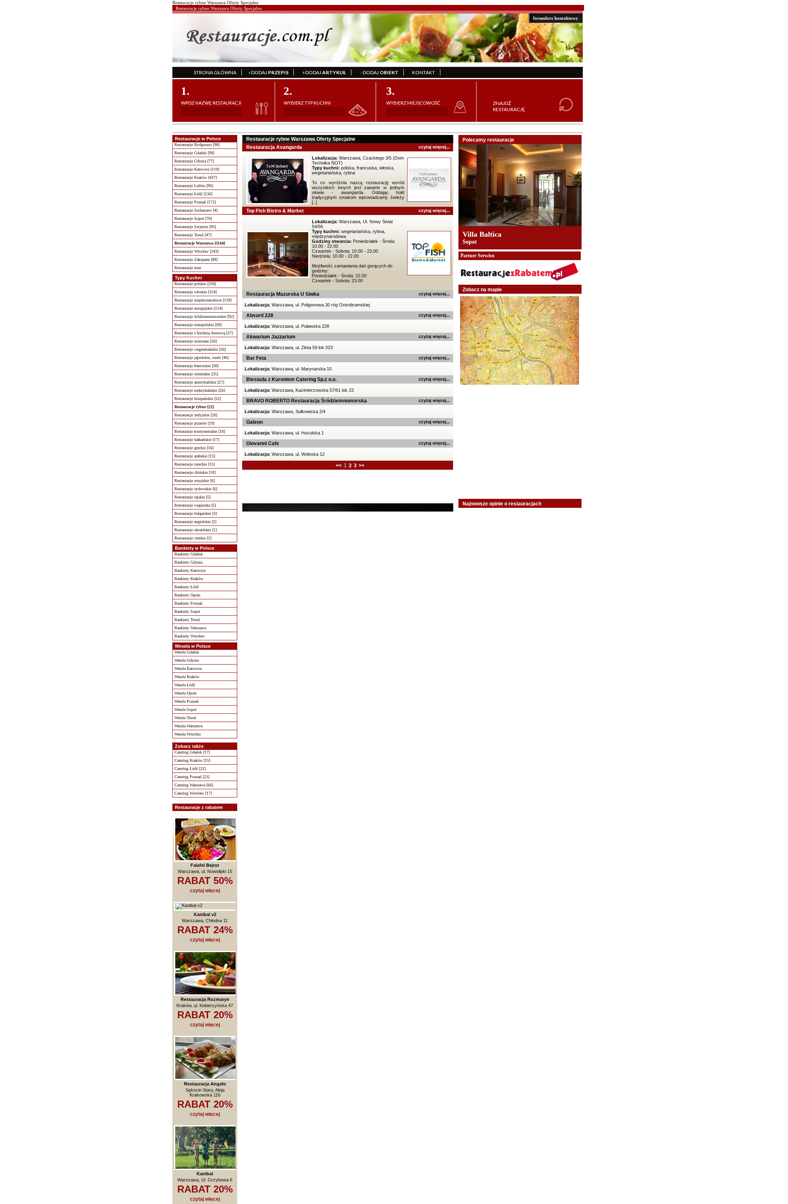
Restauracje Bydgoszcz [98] (197, 144)
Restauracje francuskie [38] (196, 365)
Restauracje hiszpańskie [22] (197, 398)
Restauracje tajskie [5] (192, 497)
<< (338, 465)
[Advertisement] (294, 486)
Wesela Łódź (184, 685)
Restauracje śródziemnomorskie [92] (204, 316)
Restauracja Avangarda (274, 147)
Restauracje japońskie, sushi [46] (201, 357)
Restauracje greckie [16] (193, 448)
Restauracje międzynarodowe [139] (202, 300)
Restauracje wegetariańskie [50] (200, 349)
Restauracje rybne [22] (194, 406)
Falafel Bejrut (204, 865)
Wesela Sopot (185, 709)
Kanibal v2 (205, 914)
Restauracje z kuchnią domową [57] (203, 333)
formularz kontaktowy (555, 18)
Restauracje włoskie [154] (195, 292)
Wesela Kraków (186, 676)
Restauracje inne (187, 267)
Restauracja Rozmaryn (205, 999)
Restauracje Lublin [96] (193, 185)
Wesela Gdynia (186, 660)
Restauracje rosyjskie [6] (194, 480)
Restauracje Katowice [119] (196, 169)
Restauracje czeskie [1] (192, 538)
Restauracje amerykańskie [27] (199, 382)
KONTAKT (423, 72)
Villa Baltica (482, 234)
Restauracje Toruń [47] (192, 235)
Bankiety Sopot (187, 611)
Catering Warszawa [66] (193, 785)
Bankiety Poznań (188, 603)
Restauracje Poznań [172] (195, 202)
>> (361, 465)
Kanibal (205, 1173)
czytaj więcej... (434, 146)
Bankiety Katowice (190, 570)
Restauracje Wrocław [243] (196, 251)
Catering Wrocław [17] (193, 793)
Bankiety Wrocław (189, 636)
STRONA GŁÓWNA (215, 72)
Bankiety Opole (187, 595)
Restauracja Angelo (205, 1083)
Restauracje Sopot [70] (193, 218)
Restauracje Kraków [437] (195, 177)
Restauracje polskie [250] (195, 283)
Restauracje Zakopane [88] (196, 259)
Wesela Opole (185, 693)
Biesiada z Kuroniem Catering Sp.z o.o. (291, 379)
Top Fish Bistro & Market (275, 211)
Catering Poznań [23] (191, 776)
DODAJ (268, 72)
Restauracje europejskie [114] (198, 308)
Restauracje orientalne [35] (196, 374)
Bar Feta (256, 358)
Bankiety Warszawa (190, 628)
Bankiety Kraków (188, 578)
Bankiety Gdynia (188, 562)
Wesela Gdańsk (186, 652)
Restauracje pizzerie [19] (194, 423)
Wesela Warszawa (188, 726)
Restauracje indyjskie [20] (195, 415)
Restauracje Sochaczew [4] (196, 210)
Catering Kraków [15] (192, 760)
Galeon (254, 422)
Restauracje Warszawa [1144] (199, 243)
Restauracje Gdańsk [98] (194, 153)
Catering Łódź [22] (190, 768)
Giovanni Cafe (262, 443)
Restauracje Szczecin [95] (195, 226)
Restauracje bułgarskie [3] (195, 513)
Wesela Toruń (185, 717)
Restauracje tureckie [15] (194, 464)
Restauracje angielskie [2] (195, 521)
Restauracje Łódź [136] (193, 194)
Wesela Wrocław (187, 734)
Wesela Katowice (188, 668)
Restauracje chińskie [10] (194, 472)
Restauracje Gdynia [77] (194, 161)
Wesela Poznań (186, 701)
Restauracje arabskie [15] (194, 456)
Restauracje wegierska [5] (195, 505)
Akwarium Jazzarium (271, 337)
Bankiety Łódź (186, 587)
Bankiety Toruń (187, 619)
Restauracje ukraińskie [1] (195, 530)
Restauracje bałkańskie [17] (196, 439)
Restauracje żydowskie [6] (195, 489)
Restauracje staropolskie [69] (198, 324)
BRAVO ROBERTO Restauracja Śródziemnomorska (306, 401)
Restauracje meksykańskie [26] (199, 390)
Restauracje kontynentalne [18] (199, 431)
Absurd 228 (259, 315)
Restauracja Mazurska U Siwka (282, 294)
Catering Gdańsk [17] (192, 752)
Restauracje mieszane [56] (195, 341)
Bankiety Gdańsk (188, 554)
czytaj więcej (205, 890)
